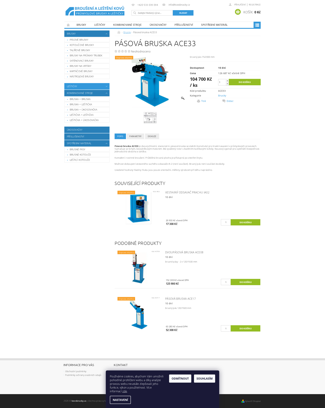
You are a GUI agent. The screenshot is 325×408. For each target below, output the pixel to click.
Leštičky (99, 24)
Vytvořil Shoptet (253, 401)
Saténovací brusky (81, 60)
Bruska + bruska (80, 99)
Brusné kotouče (80, 154)
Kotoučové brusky (82, 45)
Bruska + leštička (81, 104)
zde (124, 391)
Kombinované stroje (127, 24)
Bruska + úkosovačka (83, 109)
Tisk (203, 101)
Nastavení (120, 400)
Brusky (81, 24)
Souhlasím (205, 378)
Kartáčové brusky (81, 71)
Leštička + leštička (81, 114)
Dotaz (230, 101)
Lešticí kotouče (80, 159)
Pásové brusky (79, 39)
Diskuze (152, 136)
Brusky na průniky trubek (86, 55)
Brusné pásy (77, 149)
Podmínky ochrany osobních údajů (83, 375)
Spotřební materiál (214, 24)
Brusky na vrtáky (80, 66)
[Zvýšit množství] (227, 80)
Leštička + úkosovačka (84, 120)
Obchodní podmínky (75, 371)
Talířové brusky (80, 50)
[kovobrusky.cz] (95, 11)
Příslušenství (184, 24)
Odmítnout (180, 378)
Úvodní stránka (68, 25)
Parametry (135, 136)
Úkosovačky (158, 24)
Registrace (255, 4)
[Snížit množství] (227, 83)
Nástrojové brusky (82, 76)
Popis (120, 136)
